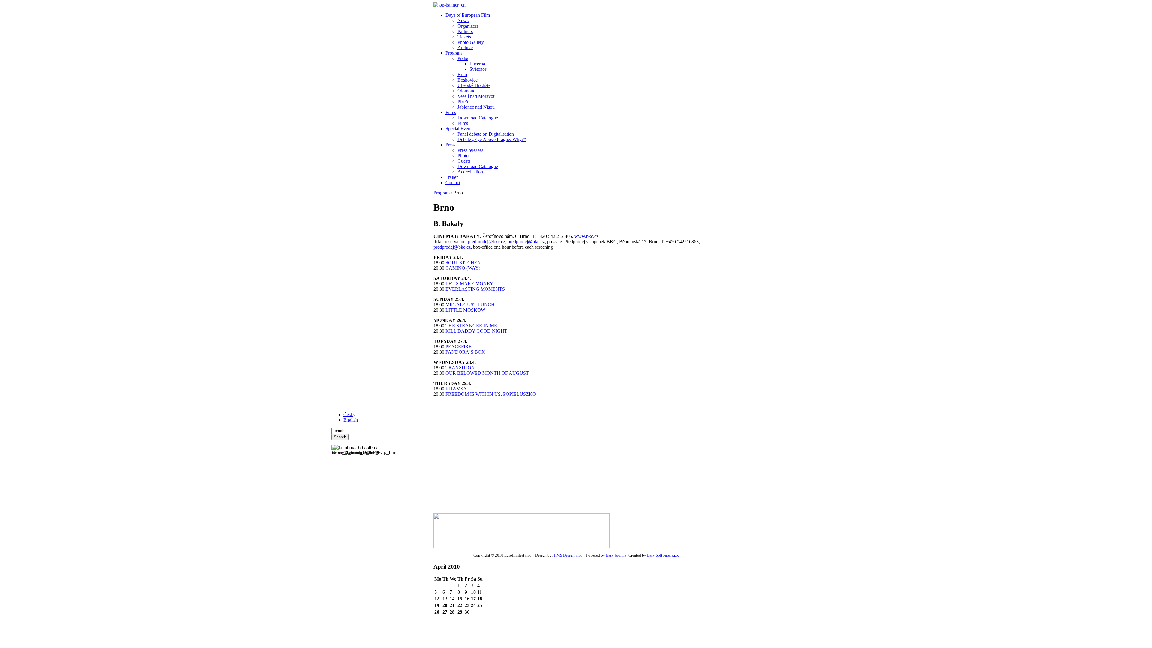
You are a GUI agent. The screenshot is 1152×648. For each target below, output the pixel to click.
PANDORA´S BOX (465, 352)
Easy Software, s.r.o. (663, 555)
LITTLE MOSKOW (465, 310)
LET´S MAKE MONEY (470, 283)
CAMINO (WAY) (463, 268)
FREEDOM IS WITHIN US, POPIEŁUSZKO (491, 394)
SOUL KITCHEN (463, 262)
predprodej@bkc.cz (486, 241)
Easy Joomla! (617, 555)
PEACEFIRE (459, 346)
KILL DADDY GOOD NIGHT (476, 331)
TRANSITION (460, 367)
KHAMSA (456, 388)
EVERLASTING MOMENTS (475, 289)
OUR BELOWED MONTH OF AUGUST (487, 373)
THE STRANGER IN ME (471, 325)
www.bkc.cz (586, 236)
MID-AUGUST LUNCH (470, 304)
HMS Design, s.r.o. (569, 555)
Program (442, 192)
